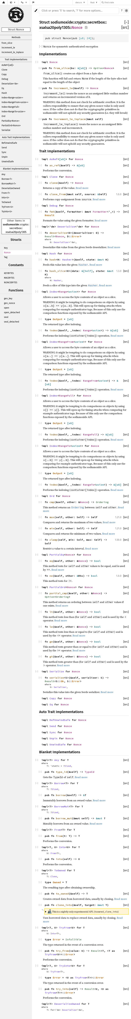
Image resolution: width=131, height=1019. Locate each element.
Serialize (6, 130)
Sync (4, 152)
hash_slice (58, 270)
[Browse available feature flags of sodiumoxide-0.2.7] (33, 2)
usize (73, 291)
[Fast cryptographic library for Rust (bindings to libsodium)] (13, 2)
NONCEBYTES (10, 282)
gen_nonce (9, 303)
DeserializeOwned (11, 188)
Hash (4, 93)
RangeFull (66, 395)
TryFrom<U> (7, 207)
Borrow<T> (7, 179)
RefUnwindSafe (9, 143)
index (54, 330)
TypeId (89, 771)
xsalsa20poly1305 (16, 232)
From (57, 829)
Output (57, 319)
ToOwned (6, 202)
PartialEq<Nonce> (10, 121)
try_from (62, 950)
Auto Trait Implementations (16, 137)
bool (97, 560)
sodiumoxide (11, 224)
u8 (82, 38)
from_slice (7, 43)
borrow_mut (64, 818)
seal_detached (11, 321)
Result (49, 215)
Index (54, 291)
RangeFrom (66, 341)
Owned (57, 882)
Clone (4, 69)
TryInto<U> (7, 211)
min (52, 528)
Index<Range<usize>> (12, 97)
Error (76, 236)
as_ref (54, 165)
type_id (61, 771)
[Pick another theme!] (36, 10)
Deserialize (66, 226)
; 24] (88, 38)
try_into (62, 988)
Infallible (73, 939)
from (59, 835)
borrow (61, 795)
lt (51, 611)
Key (6, 248)
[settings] (126, 10)
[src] (125, 27)
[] (126, 22)
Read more (82, 188)
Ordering (102, 502)
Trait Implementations (16, 59)
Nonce (7, 252)
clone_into (64, 905)
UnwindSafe (8, 161)
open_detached (12, 312)
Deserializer (61, 242)
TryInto (64, 965)
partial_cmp (58, 593)
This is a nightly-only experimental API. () (83, 911)
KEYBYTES (9, 273)
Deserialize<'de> (10, 83)
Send (4, 147)
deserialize (58, 232)
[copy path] (86, 27)
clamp (54, 539)
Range (63, 291)
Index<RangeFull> (10, 107)
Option (98, 68)
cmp (52, 502)
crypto (24, 224)
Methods (16, 37)
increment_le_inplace (13, 52)
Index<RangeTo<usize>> (13, 111)
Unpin (5, 157)
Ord (3, 116)
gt (51, 656)
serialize (57, 677)
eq (51, 560)
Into (62, 847)
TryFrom (64, 927)
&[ (79, 68)
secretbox (15, 228)
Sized (68, 766)
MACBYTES (9, 277)
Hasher (67, 259)
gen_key (8, 298)
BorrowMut (61, 806)
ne (51, 575)
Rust (92, 2)
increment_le (8, 47)
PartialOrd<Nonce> (11, 125)
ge (51, 641)
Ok (62, 681)
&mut (101, 259)
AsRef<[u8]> (8, 65)
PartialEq (57, 554)
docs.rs (78, 2)
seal (6, 317)
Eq (3, 88)
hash (53, 259)
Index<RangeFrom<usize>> (15, 102)
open (6, 307)
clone (54, 182)
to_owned (62, 893)
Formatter (100, 211)
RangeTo (64, 445)
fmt (52, 211)
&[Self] (87, 270)
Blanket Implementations (16, 168)
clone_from (58, 194)
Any (3, 174)
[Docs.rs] (3, 2)
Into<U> (5, 197)
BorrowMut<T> (9, 183)
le (51, 626)
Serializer (60, 687)
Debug (5, 79)
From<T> (6, 193)
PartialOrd (58, 587)
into (59, 859)
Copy (4, 74)
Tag (5, 257)
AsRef (54, 159)
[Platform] (24, 2)
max (52, 517)
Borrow (59, 783)
